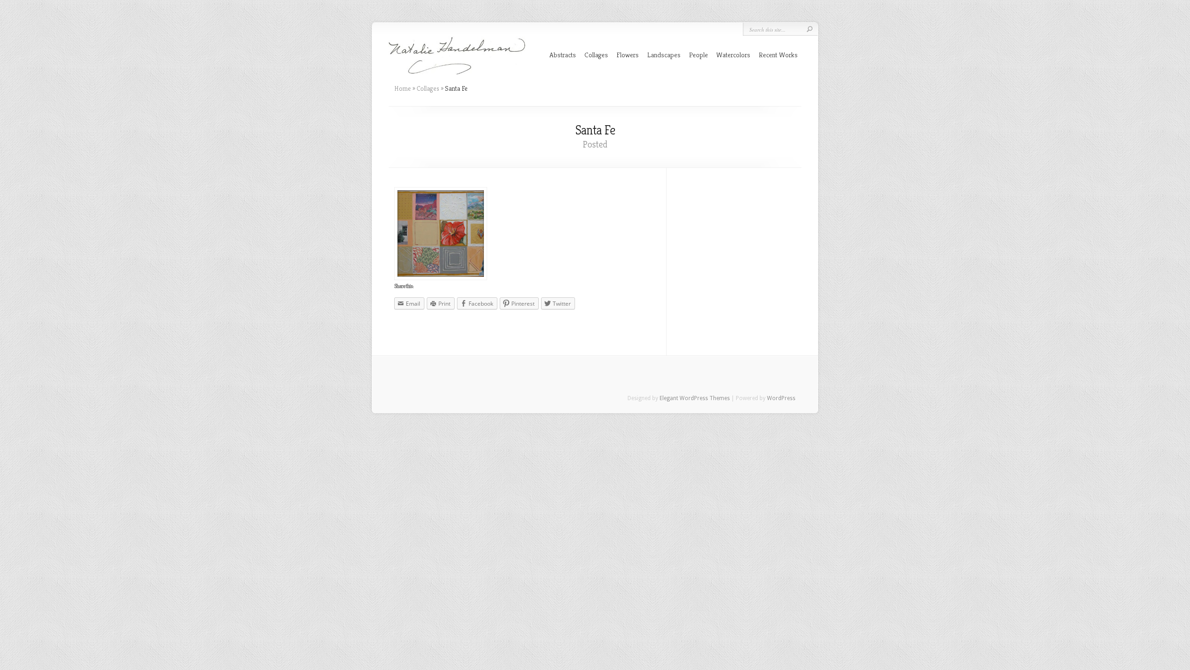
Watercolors (733, 54)
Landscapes (664, 54)
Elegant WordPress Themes (695, 398)
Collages (596, 54)
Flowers (627, 54)
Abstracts (562, 54)
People (698, 54)
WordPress (781, 398)
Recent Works (778, 54)
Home (402, 88)
